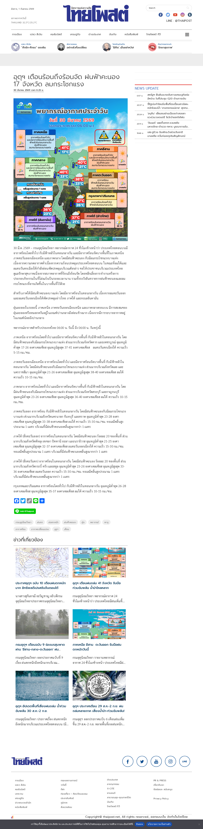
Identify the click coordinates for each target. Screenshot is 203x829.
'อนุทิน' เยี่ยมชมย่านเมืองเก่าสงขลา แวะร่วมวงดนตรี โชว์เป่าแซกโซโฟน (166, 115)
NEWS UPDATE (147, 88)
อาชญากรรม (113, 784)
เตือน (66, 529)
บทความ (19, 794)
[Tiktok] (189, 15)
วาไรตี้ (63, 785)
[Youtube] (175, 15)
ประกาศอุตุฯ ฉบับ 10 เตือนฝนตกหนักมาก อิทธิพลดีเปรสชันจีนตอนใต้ (41, 585)
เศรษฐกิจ (75, 34)
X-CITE (110, 788)
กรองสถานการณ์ (69, 780)
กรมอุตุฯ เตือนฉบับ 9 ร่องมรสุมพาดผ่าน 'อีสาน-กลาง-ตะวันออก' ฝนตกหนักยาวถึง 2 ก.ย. (40, 649)
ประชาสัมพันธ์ (67, 798)
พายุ (106, 522)
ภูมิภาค (64, 802)
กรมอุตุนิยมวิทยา (23, 522)
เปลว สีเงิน (36, 34)
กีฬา (63, 789)
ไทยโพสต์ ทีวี (153, 34)
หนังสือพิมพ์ (131, 34)
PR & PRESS (160, 780)
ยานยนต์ (111, 793)
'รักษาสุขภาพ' (165, 47)
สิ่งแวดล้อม (66, 807)
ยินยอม (139, 824)
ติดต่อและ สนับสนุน (163, 789)
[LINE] (185, 761)
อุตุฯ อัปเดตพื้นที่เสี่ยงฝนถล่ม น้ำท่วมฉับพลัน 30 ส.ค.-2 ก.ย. (41, 708)
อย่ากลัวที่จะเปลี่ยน (77, 47)
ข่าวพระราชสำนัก (23, 802)
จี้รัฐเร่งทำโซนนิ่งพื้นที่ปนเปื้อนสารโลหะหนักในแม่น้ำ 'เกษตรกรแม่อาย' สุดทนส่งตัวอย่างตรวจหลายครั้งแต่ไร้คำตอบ (168, 106)
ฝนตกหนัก (53, 522)
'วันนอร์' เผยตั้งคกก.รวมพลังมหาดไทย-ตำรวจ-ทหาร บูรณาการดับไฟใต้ (167, 125)
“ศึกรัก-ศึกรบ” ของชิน (33, 47)
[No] (199, 824)
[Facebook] (160, 15)
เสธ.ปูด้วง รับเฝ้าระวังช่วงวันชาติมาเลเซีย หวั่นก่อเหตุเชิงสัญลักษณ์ (166, 134)
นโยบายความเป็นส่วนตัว (159, 824)
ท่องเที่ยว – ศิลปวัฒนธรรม (74, 794)
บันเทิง (112, 34)
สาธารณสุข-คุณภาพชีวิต (119, 797)
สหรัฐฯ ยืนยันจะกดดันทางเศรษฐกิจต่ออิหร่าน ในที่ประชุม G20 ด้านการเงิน (168, 97)
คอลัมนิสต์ (56, 34)
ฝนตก (40, 522)
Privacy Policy (161, 798)
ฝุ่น (83, 522)
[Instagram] (182, 15)
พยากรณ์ (94, 522)
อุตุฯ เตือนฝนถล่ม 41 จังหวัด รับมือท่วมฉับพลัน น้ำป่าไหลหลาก (97, 585)
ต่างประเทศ (94, 34)
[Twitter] (168, 15)
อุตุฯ (56, 529)
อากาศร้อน (21, 529)
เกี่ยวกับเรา (159, 785)
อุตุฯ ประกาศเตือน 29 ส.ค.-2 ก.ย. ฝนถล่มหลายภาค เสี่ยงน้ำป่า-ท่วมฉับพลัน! (98, 708)
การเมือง (17, 34)
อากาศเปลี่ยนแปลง (40, 529)
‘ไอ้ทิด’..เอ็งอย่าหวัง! (123, 47)
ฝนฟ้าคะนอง (70, 522)
